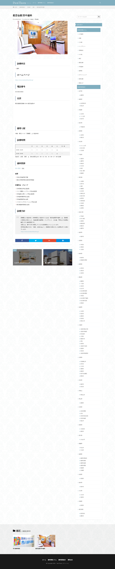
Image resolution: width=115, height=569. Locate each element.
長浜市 (82, 313)
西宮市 (82, 376)
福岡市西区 (83, 465)
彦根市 (82, 316)
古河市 (82, 114)
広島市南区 (83, 418)
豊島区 (82, 205)
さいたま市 (83, 145)
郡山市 (82, 105)
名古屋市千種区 (84, 298)
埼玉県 (80, 141)
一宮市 (82, 283)
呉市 (81, 413)
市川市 (82, 166)
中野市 (82, 244)
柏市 (81, 168)
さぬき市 (82, 439)
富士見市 (82, 148)
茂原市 (82, 158)
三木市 (82, 366)
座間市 (82, 221)
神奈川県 (81, 212)
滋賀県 (80, 307)
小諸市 (82, 249)
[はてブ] (63, 240)
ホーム (34, 2)
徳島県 (80, 424)
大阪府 (80, 325)
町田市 (82, 198)
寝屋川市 (82, 338)
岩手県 (80, 91)
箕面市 (82, 348)
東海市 (82, 303)
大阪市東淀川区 (84, 329)
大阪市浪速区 (83, 331)
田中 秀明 (17, 168)
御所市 (82, 384)
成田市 (82, 161)
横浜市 (82, 226)
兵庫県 (80, 357)
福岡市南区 (83, 463)
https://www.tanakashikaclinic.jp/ (24, 80)
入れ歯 (80, 42)
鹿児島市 (82, 513)
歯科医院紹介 (50, 2)
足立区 (82, 191)
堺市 (81, 341)
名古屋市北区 (83, 300)
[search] (99, 16)
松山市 (82, 447)
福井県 (80, 232)
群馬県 (80, 131)
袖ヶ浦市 (82, 170)
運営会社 (70, 559)
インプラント (82, 46)
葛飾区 (82, 188)
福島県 (80, 99)
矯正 (80, 58)
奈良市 (82, 386)
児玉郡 (82, 150)
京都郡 (82, 470)
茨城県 (80, 109)
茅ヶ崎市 (82, 218)
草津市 (82, 318)
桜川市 (82, 118)
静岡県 (80, 264)
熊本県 (80, 482)
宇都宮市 (82, 127)
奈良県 (80, 380)
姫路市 (82, 371)
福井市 (82, 236)
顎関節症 (81, 50)
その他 (80, 54)
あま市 (82, 288)
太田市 (82, 135)
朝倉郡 (82, 468)
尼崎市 (82, 368)
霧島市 (82, 516)
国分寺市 (82, 196)
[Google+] (49, 240)
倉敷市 (82, 403)
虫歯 (80, 38)
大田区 (82, 181)
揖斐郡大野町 (83, 260)
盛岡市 (82, 95)
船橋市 (82, 173)
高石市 (82, 351)
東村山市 (82, 193)
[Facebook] (22, 240)
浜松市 (82, 270)
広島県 (80, 407)
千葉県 (80, 154)
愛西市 (82, 281)
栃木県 (80, 122)
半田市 (82, 295)
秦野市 (82, 228)
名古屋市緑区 (83, 291)
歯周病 (80, 70)
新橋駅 (37, 19)
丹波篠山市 (83, 361)
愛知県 (80, 277)
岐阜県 (80, 253)
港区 (33, 7)
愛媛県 (80, 443)
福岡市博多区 (83, 458)
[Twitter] (36, 240)
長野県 (80, 240)
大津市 (82, 311)
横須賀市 (82, 223)
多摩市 (82, 208)
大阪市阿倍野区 (84, 353)
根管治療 (81, 78)
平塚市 (82, 216)
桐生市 (82, 137)
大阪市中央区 (83, 346)
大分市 (82, 494)
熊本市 (82, 486)
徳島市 (82, 431)
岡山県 (80, 398)
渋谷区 (82, 203)
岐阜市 (82, 257)
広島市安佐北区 (84, 416)
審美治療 (81, 62)
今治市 (82, 450)
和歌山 (80, 390)
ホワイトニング (83, 74)
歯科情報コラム (42, 2)
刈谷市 (82, 286)
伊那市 (82, 247)
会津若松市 (83, 103)
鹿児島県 (81, 509)
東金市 (82, 163)
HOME (15, 7)
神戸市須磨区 (83, 373)
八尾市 (82, 336)
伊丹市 (82, 364)
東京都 (28, 7)
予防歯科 (81, 66)
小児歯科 (81, 34)
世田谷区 (82, 200)
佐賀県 (80, 474)
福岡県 (80, 454)
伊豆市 (82, 268)
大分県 (80, 490)
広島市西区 (83, 411)
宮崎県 (80, 501)
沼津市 (82, 273)
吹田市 (82, 343)
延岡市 (82, 505)
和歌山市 (82, 394)
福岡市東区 (83, 460)
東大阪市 (82, 334)
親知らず (81, 83)
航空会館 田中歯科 (41, 7)
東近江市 (82, 321)
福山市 (82, 420)
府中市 (82, 183)
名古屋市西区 (83, 293)
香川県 (80, 435)
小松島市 (82, 429)
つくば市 (82, 116)
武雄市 (82, 478)
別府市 (82, 497)
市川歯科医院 (16, 548)
